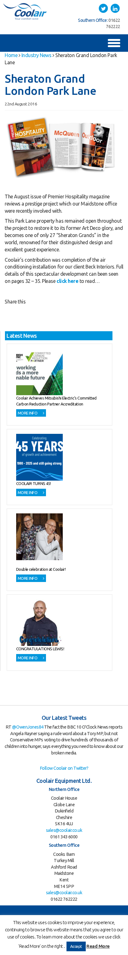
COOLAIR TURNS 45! (33, 483)
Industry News (36, 55)
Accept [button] (76, 946)
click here (67, 281)
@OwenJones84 (27, 727)
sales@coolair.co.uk (64, 830)
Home (11, 55)
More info (28, 413)
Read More (98, 946)
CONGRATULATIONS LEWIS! (40, 649)
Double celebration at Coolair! (41, 569)
